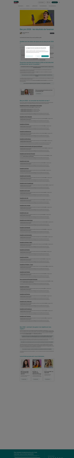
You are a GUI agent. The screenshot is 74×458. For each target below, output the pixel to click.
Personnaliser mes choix (29, 56)
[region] (37, 52)
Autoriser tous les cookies (45, 56)
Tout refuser (38, 56)
